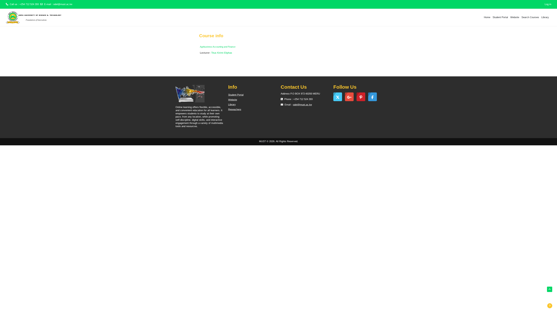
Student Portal (236, 94)
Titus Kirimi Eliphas (221, 52)
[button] (549, 289)
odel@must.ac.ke (62, 4)
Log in (548, 4)
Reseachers (234, 109)
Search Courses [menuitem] (530, 17)
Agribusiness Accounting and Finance (217, 47)
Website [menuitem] (514, 17)
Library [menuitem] (545, 17)
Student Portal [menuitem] (500, 17)
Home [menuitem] (487, 17)
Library (232, 104)
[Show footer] (549, 305)
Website (232, 99)
